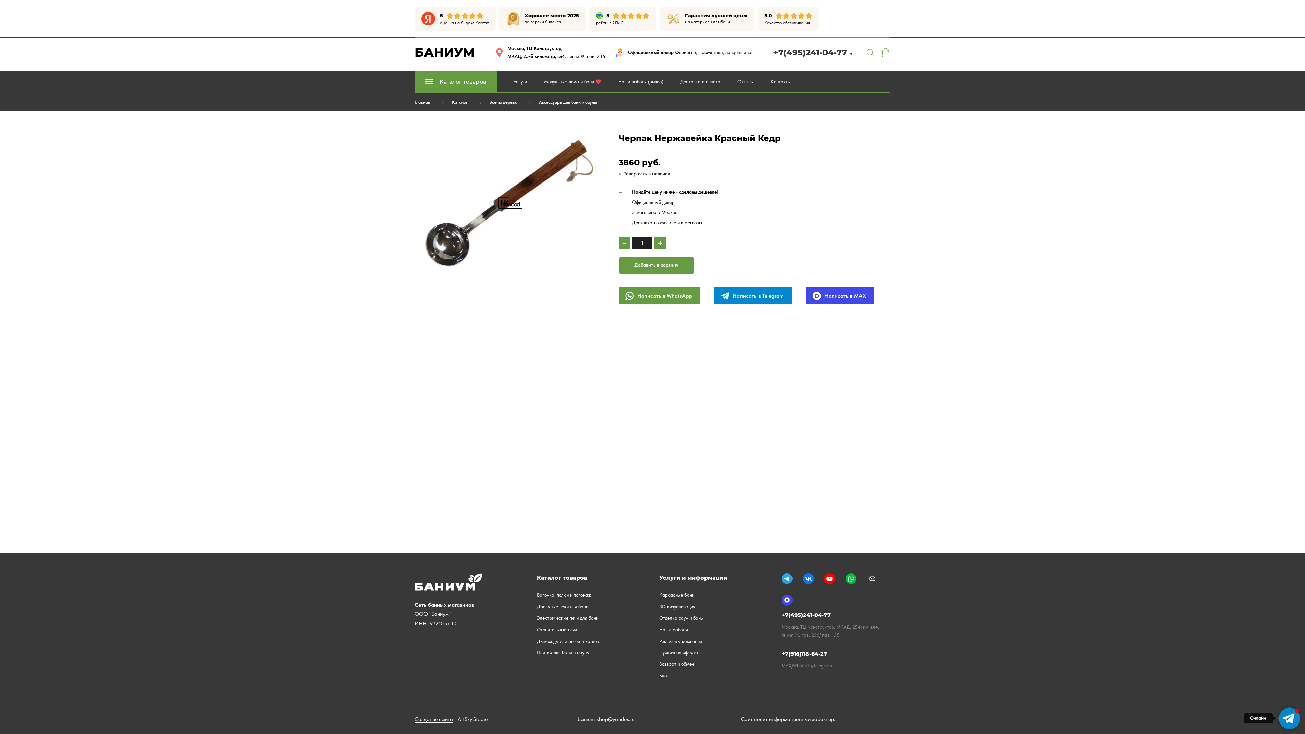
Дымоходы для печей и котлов (568, 641)
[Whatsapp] (851, 578)
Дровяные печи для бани (562, 606)
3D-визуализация (677, 606)
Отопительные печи (557, 629)
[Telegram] (787, 578)
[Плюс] (660, 243)
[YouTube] (829, 578)
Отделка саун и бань (681, 618)
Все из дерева (503, 102)
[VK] (808, 578)
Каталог (460, 102)
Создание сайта (434, 719)
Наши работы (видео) (640, 81)
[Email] (872, 578)
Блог (664, 675)
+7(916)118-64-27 (804, 654)
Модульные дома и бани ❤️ (572, 81)
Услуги (520, 81)
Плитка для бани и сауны (563, 652)
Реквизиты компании (680, 641)
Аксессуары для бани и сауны (568, 102)
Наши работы (673, 629)
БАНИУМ (445, 52)
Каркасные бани (676, 595)
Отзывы (745, 81)
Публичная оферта (678, 652)
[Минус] (624, 243)
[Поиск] (870, 53)
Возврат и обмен (676, 664)
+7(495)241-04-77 (813, 52)
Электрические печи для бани (567, 618)
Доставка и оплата (700, 81)
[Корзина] (885, 52)
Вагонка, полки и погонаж (564, 595)
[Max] (787, 600)
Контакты (781, 81)
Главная (422, 102)
